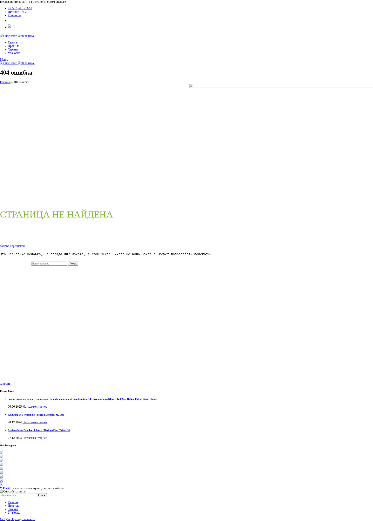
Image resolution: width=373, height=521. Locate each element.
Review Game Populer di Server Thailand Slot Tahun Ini (39, 430)
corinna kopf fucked (12, 246)
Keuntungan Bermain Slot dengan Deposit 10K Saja (36, 414)
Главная (5, 82)
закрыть (5, 383)
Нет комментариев (35, 406)
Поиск (73, 263)
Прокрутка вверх (23, 519)
